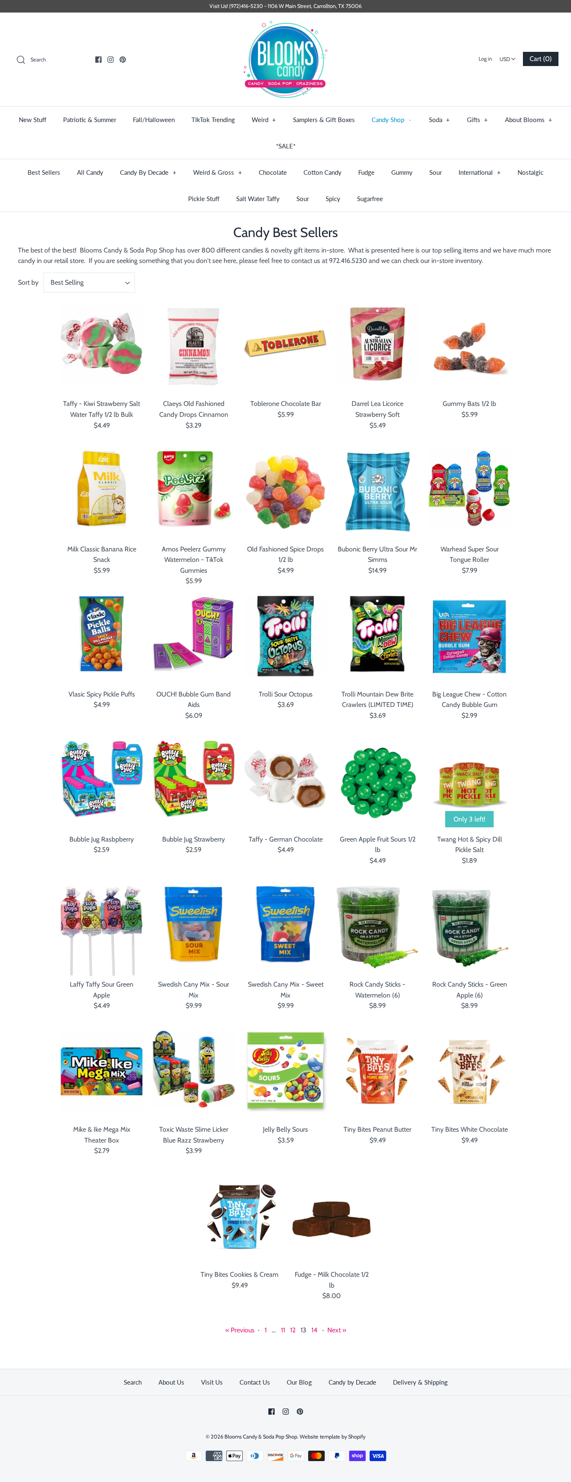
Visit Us (212, 1382)
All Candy (90, 172)
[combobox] (507, 56)
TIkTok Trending (213, 119)
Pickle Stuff (203, 198)
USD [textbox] (508, 57)
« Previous (240, 1330)
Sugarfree (370, 198)
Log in (485, 59)
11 (283, 1330)
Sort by (28, 282)
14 (314, 1330)
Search (133, 1382)
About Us (171, 1382)
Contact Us (255, 1382)
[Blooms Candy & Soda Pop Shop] (285, 59)
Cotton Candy (322, 172)
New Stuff (32, 119)
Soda (439, 119)
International (480, 172)
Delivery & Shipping (420, 1382)
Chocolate (273, 172)
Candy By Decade (148, 172)
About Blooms (529, 119)
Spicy (333, 198)
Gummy (402, 172)
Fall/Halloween (154, 119)
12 (293, 1330)
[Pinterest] (123, 59)
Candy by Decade (352, 1382)
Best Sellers (44, 172)
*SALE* (286, 146)
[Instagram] (110, 59)
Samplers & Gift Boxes (324, 119)
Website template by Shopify (332, 1437)
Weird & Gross (217, 172)
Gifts (477, 119)
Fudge (366, 172)
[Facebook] (98, 59)
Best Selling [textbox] (67, 282)
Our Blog (299, 1382)
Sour (435, 172)
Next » (336, 1330)
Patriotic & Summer (89, 119)
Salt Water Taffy (258, 198)
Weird (264, 119)
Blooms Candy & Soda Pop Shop (260, 1437)
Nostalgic (530, 172)
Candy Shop (391, 119)
